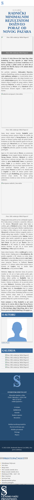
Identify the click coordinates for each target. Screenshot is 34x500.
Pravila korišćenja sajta (17, 427)
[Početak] (2, 3)
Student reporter (17, 415)
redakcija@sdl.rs (17, 401)
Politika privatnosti (17, 429)
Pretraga (17, 432)
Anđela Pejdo (5, 343)
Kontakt (17, 412)
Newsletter (17, 418)
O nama (17, 407)
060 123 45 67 (17, 399)
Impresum (17, 410)
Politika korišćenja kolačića (17, 424)
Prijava (17, 435)
